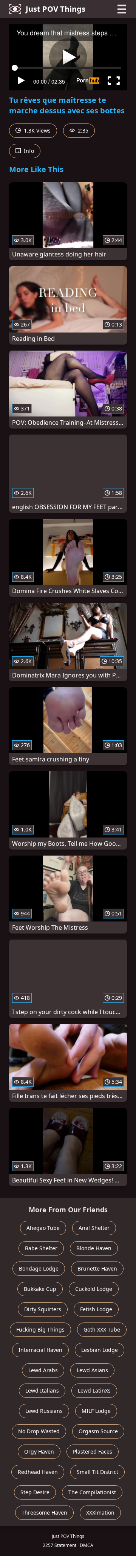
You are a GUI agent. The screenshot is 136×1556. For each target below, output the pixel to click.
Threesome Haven (44, 1512)
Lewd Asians (92, 1370)
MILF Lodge (96, 1410)
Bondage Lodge (39, 1268)
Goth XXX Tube (101, 1329)
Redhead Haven (38, 1471)
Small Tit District (97, 1471)
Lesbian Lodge (99, 1349)
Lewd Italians (42, 1390)
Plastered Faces (92, 1451)
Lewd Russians (44, 1410)
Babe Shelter (41, 1248)
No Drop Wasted (39, 1431)
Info (28, 150)
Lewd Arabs (43, 1370)
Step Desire (34, 1492)
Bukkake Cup (40, 1288)
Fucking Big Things (40, 1329)
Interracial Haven (40, 1349)
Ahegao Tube (43, 1227)
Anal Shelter (94, 1227)
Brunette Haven (97, 1268)
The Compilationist (92, 1492)
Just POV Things (55, 9)
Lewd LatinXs (94, 1390)
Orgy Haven (39, 1451)
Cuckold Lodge (93, 1288)
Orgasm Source (98, 1431)
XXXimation (100, 1512)
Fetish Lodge (96, 1309)
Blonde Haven (93, 1248)
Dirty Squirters (42, 1309)
